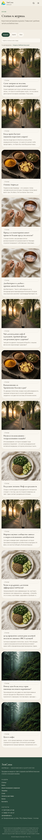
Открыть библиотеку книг (21, 45)
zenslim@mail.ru (7, 815)
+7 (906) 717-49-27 (8, 813)
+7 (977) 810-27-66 (8, 810)
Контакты (5, 801)
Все (21, 35)
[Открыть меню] (38, 3)
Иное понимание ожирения (11, 788)
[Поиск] (33, 3)
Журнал (5, 35)
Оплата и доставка (8, 796)
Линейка (4, 791)
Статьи (4, 782)
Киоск (3, 799)
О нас (3, 793)
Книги (14, 35)
